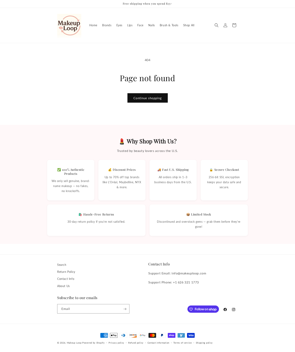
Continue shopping (147, 98)
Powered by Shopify (93, 342)
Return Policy (66, 272)
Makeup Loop (74, 342)
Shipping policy (204, 342)
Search (61, 264)
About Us (63, 286)
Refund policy (135, 342)
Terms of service (182, 342)
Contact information (158, 342)
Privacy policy (116, 342)
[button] (216, 25)
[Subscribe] (124, 309)
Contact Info (65, 279)
